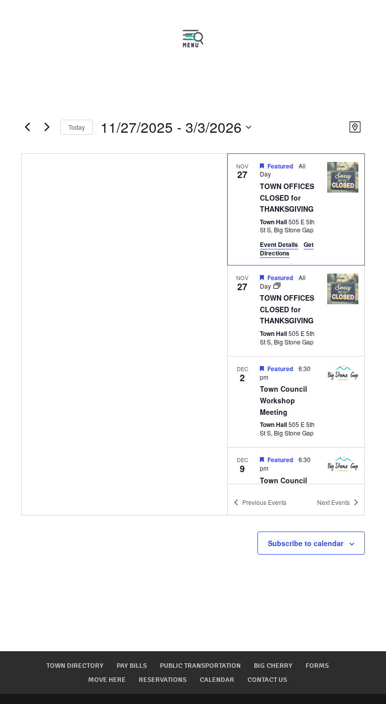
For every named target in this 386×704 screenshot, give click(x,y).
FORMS (317, 665)
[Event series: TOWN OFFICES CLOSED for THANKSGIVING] (276, 286)
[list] (296, 318)
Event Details (279, 244)
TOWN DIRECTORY (75, 665)
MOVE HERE (107, 679)
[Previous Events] (27, 127)
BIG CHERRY (273, 665)
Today (76, 127)
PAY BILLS (132, 665)
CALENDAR (217, 679)
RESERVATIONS (162, 679)
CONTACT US (267, 679)
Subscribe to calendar (305, 543)
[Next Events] (47, 127)
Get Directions (287, 248)
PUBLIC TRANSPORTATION (200, 665)
